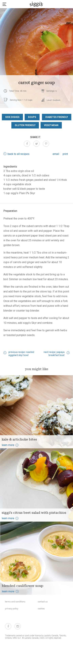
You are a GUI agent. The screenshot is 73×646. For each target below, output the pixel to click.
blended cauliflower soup (22, 586)
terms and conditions (15, 601)
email (56, 154)
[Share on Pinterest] (46, 144)
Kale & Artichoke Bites (19, 439)
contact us (43, 601)
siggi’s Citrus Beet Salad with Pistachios (34, 513)
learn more (8, 445)
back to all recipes (18, 154)
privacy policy (11, 608)
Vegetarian (51, 125)
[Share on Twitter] (36, 144)
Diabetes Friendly (56, 117)
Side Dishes (12, 117)
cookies (41, 608)
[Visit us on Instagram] (18, 626)
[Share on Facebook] (27, 144)
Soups (32, 117)
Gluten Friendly (25, 125)
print (65, 154)
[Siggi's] (36, 4)
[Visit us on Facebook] (8, 626)
